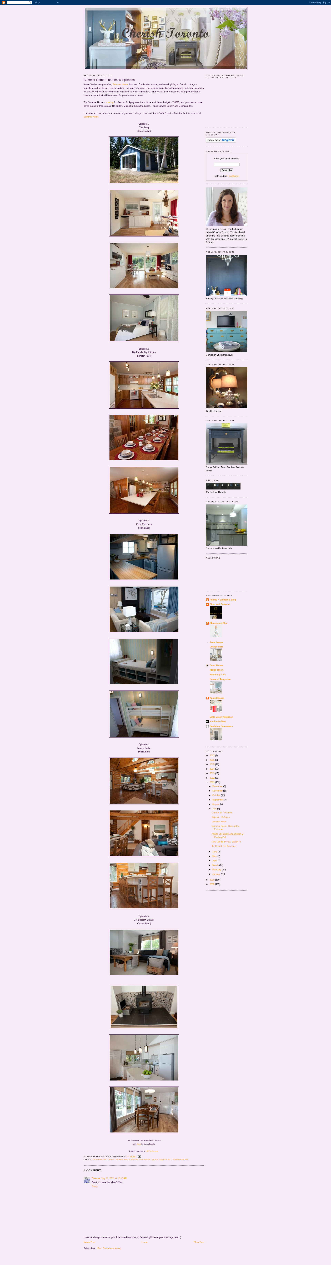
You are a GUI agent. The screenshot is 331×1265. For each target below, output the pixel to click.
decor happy (216, 642)
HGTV (111, 1159)
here (139, 1144)
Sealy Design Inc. (162, 1159)
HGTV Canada (152, 1151)
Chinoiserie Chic (218, 623)
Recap (134, 1159)
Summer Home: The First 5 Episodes (109, 80)
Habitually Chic (218, 674)
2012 (212, 778)
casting (109, 102)
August (216, 804)
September (218, 799)
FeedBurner (233, 176)
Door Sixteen (216, 665)
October (216, 795)
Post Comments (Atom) (109, 1248)
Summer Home (120, 84)
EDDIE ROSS (217, 670)
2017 (212, 755)
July (214, 808)
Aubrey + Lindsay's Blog (223, 599)
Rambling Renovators (221, 726)
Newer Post (89, 1242)
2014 (212, 769)
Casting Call (100, 1159)
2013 (212, 773)
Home (144, 1242)
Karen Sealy (123, 1159)
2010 (212, 879)
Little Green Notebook (221, 717)
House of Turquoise (220, 679)
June (215, 851)
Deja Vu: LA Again (221, 817)
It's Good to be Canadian (224, 846)
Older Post (199, 1242)
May (214, 856)
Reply (95, 1186)
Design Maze (216, 646)
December (217, 786)
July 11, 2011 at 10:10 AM (114, 1178)
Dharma (96, 1178)
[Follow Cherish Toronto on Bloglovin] (221, 141)
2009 (212, 884)
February (217, 869)
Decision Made (219, 821)
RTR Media (145, 1159)
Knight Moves (217, 698)
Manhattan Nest (218, 721)
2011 (212, 782)
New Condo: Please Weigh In (226, 841)
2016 (212, 760)
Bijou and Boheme (219, 604)
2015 (212, 764)
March (215, 865)
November (217, 790)
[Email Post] (139, 1156)
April (215, 860)
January (216, 874)
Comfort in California (222, 812)
